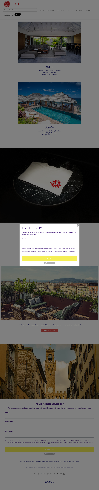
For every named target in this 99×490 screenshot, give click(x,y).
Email (24, 239)
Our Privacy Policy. (35, 253)
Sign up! (49, 258)
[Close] (78, 225)
